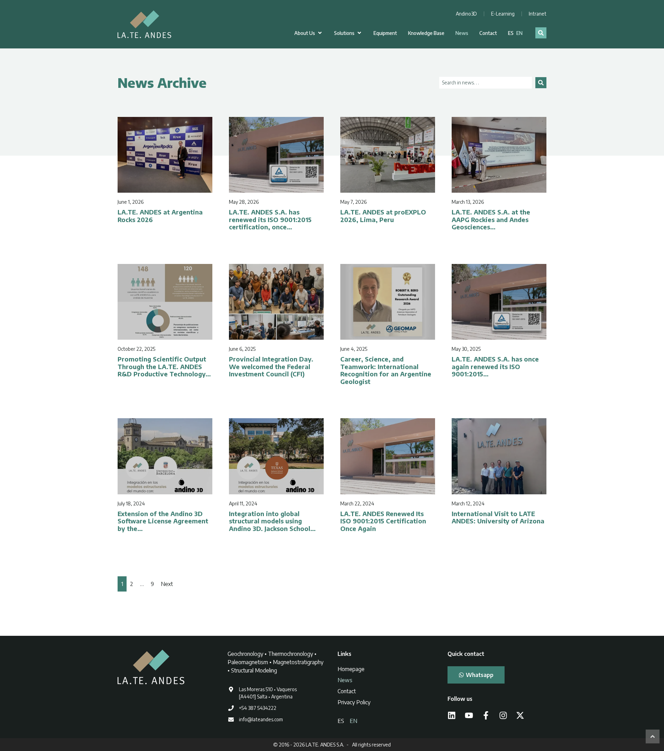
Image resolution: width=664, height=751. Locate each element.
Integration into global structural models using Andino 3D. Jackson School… (272, 521)
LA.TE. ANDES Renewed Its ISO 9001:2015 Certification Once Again (383, 521)
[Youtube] (469, 715)
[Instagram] (503, 715)
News (345, 680)
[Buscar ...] (540, 32)
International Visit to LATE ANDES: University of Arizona (498, 517)
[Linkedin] (452, 715)
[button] (309, 33)
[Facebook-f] (486, 715)
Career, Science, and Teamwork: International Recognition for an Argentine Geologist (385, 370)
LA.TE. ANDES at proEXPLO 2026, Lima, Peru (383, 215)
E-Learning (503, 14)
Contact (347, 691)
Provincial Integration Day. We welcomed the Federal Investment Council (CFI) (271, 366)
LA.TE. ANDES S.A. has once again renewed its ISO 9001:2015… (495, 366)
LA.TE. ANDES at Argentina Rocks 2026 (160, 215)
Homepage (351, 669)
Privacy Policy (354, 702)
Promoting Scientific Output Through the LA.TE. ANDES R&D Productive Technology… (164, 366)
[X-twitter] (520, 715)
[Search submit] (540, 82)
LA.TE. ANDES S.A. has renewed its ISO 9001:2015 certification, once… (270, 219)
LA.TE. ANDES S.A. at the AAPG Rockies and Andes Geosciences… (491, 219)
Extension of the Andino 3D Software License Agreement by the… (163, 521)
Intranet (537, 14)
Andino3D (466, 14)
